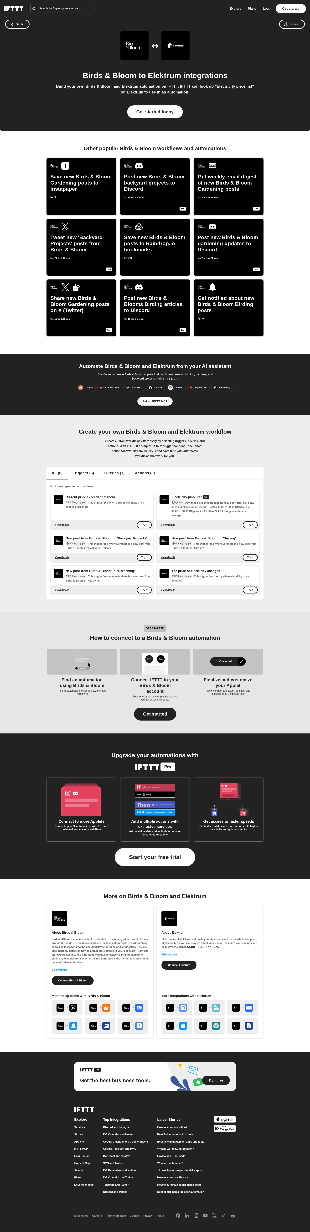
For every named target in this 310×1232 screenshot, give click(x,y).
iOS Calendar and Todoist (118, 1177)
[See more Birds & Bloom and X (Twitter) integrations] (67, 1007)
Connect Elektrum (179, 965)
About (160, 1215)
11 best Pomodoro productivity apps (179, 1170)
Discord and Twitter (115, 1192)
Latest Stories (168, 1120)
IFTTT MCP (81, 1148)
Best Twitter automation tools (175, 1134)
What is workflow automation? (175, 1148)
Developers (81, 1215)
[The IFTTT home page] (13, 8)
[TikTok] (224, 1215)
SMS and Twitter (113, 1163)
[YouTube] (205, 1215)
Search (78, 1170)
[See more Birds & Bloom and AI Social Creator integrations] (100, 1007)
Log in (268, 8)
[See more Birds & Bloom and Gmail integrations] (100, 1026)
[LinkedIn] (187, 1215)
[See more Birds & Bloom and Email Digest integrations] (133, 1007)
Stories (78, 1134)
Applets (79, 1141)
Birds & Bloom (109, 75)
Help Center (81, 1156)
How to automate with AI (172, 1127)
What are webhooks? (170, 1163)
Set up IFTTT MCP (155, 401)
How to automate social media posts (179, 1184)
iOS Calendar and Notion (118, 1134)
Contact (135, 1215)
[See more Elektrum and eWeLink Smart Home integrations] (209, 1007)
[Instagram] (196, 1215)
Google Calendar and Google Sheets (125, 1141)
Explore (235, 8)
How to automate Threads (173, 1177)
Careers (97, 1215)
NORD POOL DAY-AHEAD (203, 947)
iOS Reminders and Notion (119, 1170)
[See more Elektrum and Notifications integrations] (176, 1026)
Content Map (82, 1163)
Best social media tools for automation (180, 1192)
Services (79, 1127)
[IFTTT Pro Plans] (206, 497)
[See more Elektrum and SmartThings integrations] (209, 1026)
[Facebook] (178, 1215)
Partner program (116, 1215)
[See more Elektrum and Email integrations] (242, 1007)
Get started (291, 8)
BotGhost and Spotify (116, 1156)
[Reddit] (233, 1215)
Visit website (59, 970)
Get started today (155, 111)
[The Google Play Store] (225, 1129)
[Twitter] (214, 1215)
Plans (252, 8)
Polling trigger (77, 502)
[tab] (57, 473)
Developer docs (84, 1184)
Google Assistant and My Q (119, 1148)
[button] (155, 714)
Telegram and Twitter (116, 1184)
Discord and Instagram (117, 1127)
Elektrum (164, 75)
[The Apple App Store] (225, 1120)
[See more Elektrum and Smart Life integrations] (176, 1007)
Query (178, 502)
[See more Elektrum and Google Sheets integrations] (242, 1026)
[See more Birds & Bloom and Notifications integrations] (67, 1026)
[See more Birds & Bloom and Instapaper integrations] (133, 1026)
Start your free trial (155, 857)
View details (62, 524)
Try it (144, 524)
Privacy (148, 1215)
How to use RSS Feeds (171, 1156)
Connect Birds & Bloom (72, 980)
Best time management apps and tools (180, 1141)
